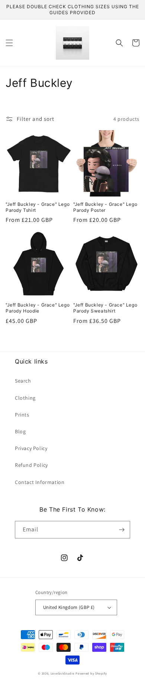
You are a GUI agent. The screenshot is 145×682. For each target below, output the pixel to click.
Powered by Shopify (91, 673)
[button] (9, 43)
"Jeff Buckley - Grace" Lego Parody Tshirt (38, 207)
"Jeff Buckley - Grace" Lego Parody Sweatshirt (105, 308)
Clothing (25, 398)
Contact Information (39, 482)
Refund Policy (31, 465)
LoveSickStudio (63, 673)
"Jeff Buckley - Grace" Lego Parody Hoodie (38, 308)
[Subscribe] (121, 529)
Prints (22, 414)
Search (23, 380)
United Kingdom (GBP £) (69, 607)
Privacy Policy (31, 448)
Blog (20, 431)
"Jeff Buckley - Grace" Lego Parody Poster (105, 207)
